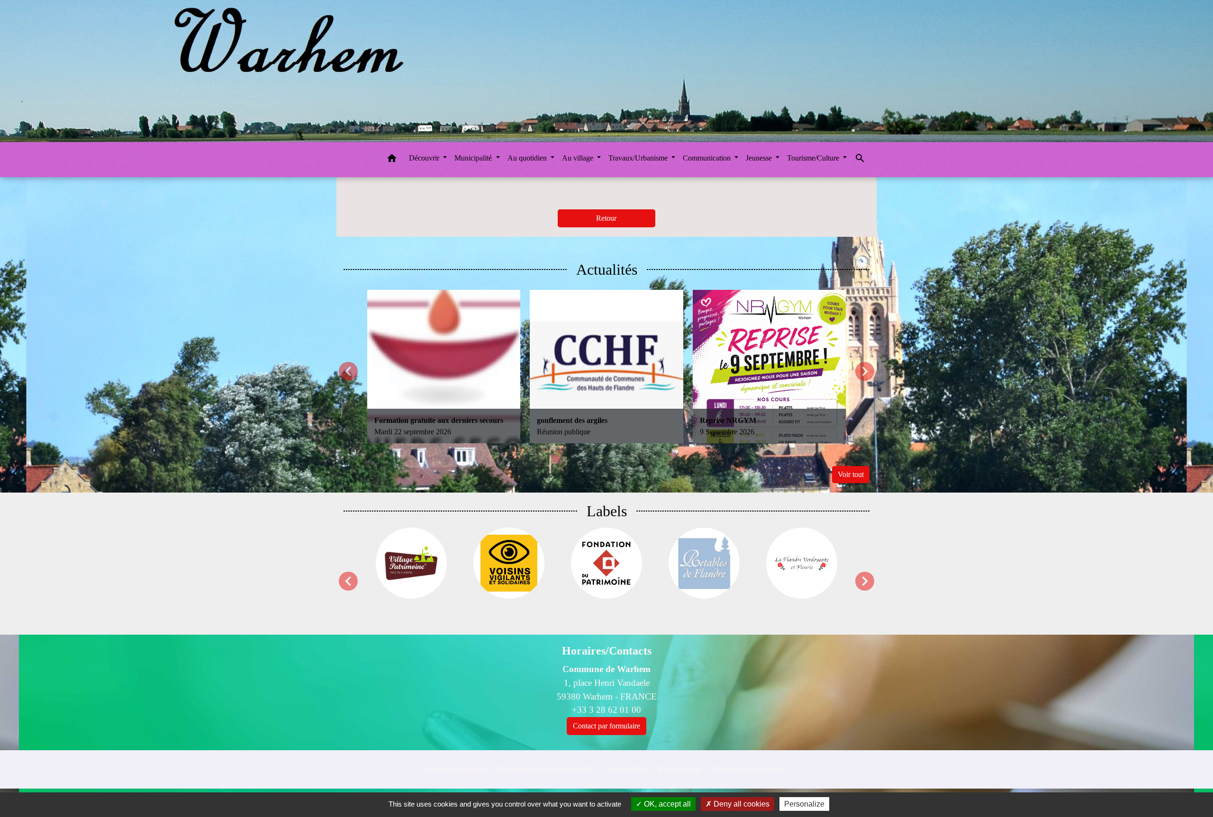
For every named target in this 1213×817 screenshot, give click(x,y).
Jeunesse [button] (760, 158)
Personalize (804, 804)
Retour (606, 218)
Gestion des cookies (747, 769)
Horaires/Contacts (607, 651)
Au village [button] (578, 158)
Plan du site (680, 769)
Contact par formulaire (606, 726)
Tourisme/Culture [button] (814, 158)
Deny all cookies (740, 804)
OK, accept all (666, 804)
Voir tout (851, 474)
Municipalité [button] (474, 158)
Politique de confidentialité (545, 769)
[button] (392, 160)
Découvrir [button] (425, 158)
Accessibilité (626, 769)
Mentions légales (456, 769)
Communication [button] (708, 158)
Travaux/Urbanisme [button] (639, 158)
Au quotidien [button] (528, 158)
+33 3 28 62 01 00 (606, 710)
